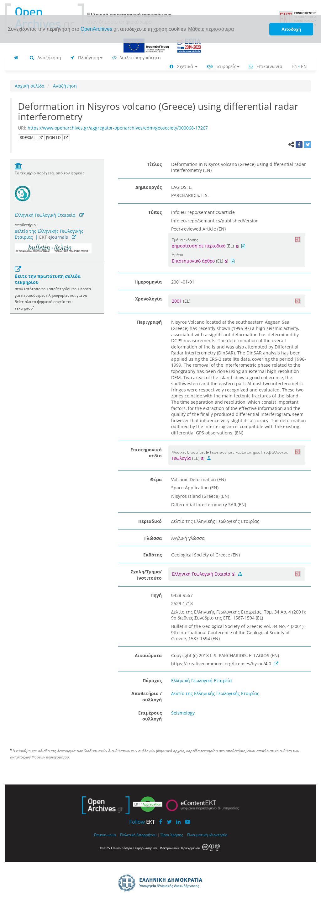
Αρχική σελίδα (30, 86)
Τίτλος (154, 164)
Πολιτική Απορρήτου (138, 834)
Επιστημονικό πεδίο (146, 453)
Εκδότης (152, 555)
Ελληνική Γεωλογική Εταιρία (202, 574)
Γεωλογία (181, 458)
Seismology (183, 713)
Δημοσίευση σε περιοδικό (198, 246)
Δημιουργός (148, 187)
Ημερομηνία (148, 282)
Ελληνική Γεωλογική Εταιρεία (45, 215)
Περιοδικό (150, 521)
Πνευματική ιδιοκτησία (207, 834)
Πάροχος (152, 680)
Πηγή (156, 595)
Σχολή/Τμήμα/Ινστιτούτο (146, 575)
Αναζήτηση (48, 58)
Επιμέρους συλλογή (150, 716)
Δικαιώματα (148, 655)
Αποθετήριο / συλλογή (146, 696)
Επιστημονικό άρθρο (193, 261)
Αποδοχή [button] (291, 29)
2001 (177, 301)
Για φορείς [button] (224, 66)
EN (304, 66)
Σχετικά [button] (185, 66)
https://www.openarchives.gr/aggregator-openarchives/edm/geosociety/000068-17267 (118, 128)
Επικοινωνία (268, 66)
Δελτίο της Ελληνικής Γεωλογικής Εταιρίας (215, 693)
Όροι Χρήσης (171, 834)
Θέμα (156, 479)
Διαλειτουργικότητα (139, 58)
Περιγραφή (149, 322)
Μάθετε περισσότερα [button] (211, 29)
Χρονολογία (148, 299)
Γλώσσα (153, 538)
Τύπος (155, 212)
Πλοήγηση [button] (88, 58)
